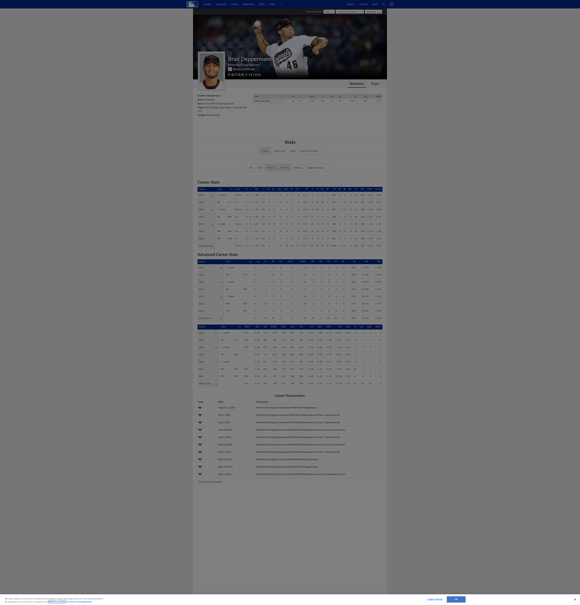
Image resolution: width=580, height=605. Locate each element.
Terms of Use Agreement (81, 601)
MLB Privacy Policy (57, 601)
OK (456, 599)
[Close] (575, 599)
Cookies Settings (435, 599)
